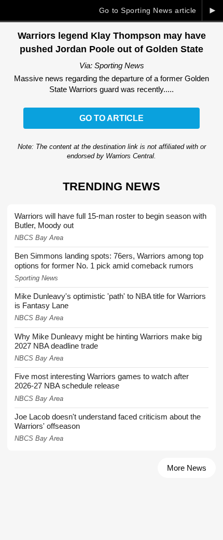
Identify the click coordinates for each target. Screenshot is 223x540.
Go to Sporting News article (148, 10)
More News (186, 467)
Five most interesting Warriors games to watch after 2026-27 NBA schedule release (102, 381)
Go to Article (111, 118)
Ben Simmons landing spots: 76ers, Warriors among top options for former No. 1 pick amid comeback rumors (109, 260)
